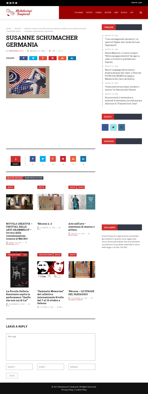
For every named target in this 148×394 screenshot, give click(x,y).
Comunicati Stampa (14, 255)
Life (131, 12)
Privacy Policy (67, 389)
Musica (124, 12)
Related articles (14, 178)
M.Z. (39, 229)
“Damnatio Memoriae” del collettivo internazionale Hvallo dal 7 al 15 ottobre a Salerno (50, 297)
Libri (116, 12)
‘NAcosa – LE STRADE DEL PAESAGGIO (81, 293)
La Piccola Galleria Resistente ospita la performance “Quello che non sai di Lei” (18, 296)
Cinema (98, 12)
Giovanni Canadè (75, 300)
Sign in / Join (136, 2)
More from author (33, 178)
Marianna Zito (16, 51)
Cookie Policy (81, 389)
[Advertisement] (50, 121)
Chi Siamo (78, 12)
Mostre (108, 12)
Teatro (89, 12)
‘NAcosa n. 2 (44, 223)
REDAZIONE (73, 235)
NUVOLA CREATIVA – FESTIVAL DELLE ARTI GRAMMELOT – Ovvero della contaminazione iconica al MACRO (19, 231)
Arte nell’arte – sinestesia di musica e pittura (81, 226)
